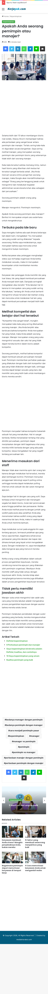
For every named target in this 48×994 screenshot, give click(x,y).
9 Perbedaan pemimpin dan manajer (23, 645)
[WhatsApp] (27, 772)
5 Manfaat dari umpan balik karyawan (23, 804)
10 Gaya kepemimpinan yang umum (22, 656)
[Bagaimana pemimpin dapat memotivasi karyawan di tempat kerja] (12, 857)
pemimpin (24, 747)
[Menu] (3, 10)
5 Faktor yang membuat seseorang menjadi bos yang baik (35, 844)
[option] (24, 800)
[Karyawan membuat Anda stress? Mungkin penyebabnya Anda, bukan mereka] (12, 832)
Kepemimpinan (15, 800)
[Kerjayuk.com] (16, 9)
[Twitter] (14, 772)
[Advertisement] (24, 38)
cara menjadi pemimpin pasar (24, 730)
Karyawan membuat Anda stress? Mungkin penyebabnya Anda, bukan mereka (12, 844)
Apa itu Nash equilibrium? (17, 3)
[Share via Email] (24, 777)
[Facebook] (8, 772)
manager (34, 736)
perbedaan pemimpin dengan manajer (24, 763)
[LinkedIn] (21, 772)
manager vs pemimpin (24, 741)
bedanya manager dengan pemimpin (24, 719)
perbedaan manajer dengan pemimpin (24, 757)
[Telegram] (33, 772)
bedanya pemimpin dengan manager (24, 725)
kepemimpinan (16, 736)
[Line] (39, 772)
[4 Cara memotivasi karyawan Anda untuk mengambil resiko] (35, 857)
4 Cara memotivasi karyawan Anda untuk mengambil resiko (35, 868)
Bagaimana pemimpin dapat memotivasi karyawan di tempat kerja (12, 869)
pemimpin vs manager (24, 752)
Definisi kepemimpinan (17, 641)
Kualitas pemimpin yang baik (19, 660)
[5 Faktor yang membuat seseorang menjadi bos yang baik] (35, 832)
